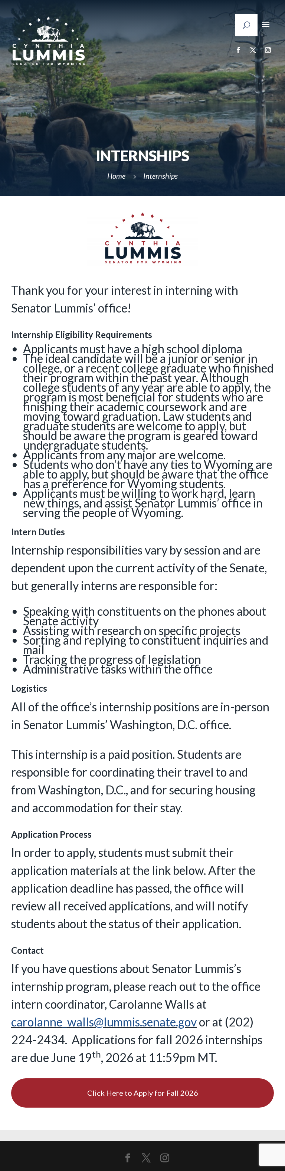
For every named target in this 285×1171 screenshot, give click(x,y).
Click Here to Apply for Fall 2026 (142, 1092)
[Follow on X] (253, 50)
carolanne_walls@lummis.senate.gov (104, 1022)
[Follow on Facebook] (238, 50)
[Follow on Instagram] (268, 50)
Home (116, 175)
